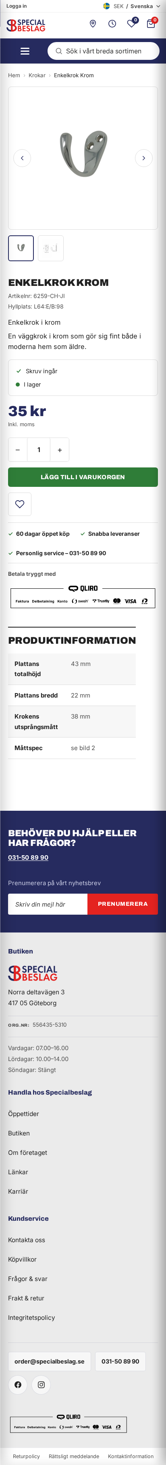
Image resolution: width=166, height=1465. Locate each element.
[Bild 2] (51, 248)
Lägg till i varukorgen (83, 477)
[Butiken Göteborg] (93, 25)
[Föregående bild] (22, 158)
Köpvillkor (22, 1259)
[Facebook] (17, 1385)
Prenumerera (123, 904)
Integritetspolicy (31, 1317)
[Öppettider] (112, 25)
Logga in (16, 6)
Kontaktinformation (131, 1456)
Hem (14, 75)
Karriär (18, 1191)
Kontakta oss (26, 1240)
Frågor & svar (28, 1279)
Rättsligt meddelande (74, 1456)
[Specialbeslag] (22, 25)
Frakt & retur (26, 1298)
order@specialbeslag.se (50, 1361)
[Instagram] (41, 1385)
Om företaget (27, 1152)
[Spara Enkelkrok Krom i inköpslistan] (19, 504)
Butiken (19, 1133)
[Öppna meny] (22, 50)
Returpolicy (26, 1456)
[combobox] (104, 51)
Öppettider (23, 1114)
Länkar (18, 1172)
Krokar (37, 75)
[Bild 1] (21, 248)
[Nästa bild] (144, 158)
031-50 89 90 (28, 857)
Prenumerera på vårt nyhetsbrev (54, 883)
